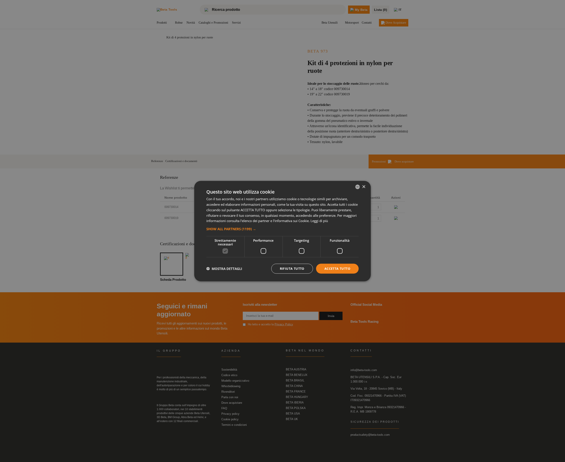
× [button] (363, 186)
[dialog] (282, 231)
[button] (282, 229)
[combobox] (357, 187)
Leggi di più (319, 220)
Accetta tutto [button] (337, 268)
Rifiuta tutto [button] (292, 268)
